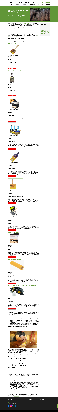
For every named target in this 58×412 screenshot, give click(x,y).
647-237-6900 (11, 402)
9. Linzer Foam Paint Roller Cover (15, 259)
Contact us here (16, 396)
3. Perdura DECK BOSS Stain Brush (15, 97)
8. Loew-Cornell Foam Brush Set (14, 232)
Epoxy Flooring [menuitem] (32, 4)
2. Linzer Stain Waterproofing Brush (15, 70)
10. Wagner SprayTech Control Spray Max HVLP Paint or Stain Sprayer (22, 285)
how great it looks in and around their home (25, 23)
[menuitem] (18, 2)
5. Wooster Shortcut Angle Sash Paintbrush (17, 151)
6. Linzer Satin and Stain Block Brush (15, 178)
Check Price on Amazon (12, 68)
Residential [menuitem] (10, 4)
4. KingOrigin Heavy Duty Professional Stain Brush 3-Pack (20, 123)
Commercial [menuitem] (18, 4)
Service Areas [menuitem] (40, 4)
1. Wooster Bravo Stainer (13, 43)
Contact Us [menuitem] (48, 4)
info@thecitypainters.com (12, 403)
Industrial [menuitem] (24, 4)
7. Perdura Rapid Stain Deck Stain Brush (16, 205)
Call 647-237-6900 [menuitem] (36, 2)
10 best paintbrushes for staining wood (16, 30)
